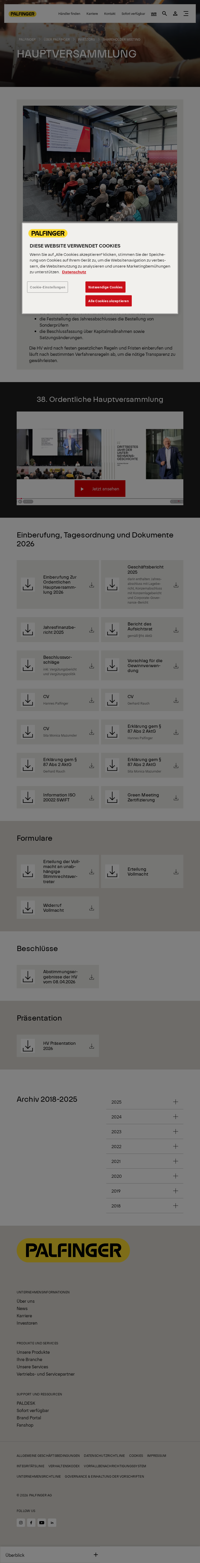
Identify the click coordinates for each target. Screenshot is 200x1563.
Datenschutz (74, 272)
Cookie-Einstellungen (47, 287)
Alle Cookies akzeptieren (108, 301)
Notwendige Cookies (105, 287)
